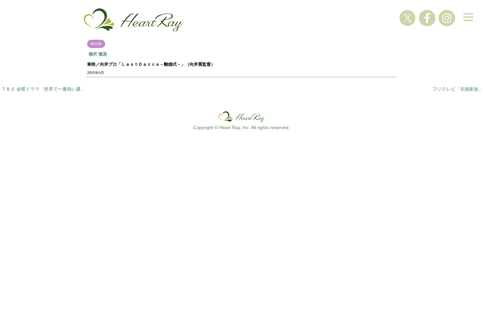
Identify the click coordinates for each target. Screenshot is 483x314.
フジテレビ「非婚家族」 (457, 89)
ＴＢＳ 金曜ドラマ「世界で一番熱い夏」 (43, 89)
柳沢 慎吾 (98, 54)
